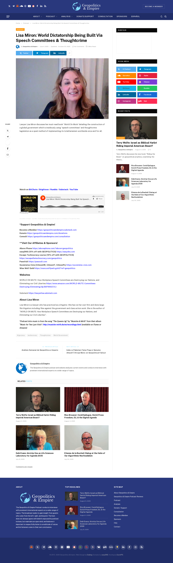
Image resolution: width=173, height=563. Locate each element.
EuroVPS (120, 555)
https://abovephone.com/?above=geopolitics (52, 248)
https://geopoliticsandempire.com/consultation (49, 236)
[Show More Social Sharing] (69, 53)
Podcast (20, 29)
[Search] (165, 16)
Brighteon (44, 189)
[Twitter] (7, 130)
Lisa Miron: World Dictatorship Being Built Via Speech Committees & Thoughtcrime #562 (56, 218)
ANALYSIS (65, 16)
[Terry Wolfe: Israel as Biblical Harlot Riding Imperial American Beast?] (38, 399)
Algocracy (21, 335)
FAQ (115, 523)
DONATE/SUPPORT (85, 16)
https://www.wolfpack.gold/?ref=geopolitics (55, 268)
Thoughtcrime (45, 335)
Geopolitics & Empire (30, 46)
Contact (117, 527)
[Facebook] (7, 148)
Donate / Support (120, 508)
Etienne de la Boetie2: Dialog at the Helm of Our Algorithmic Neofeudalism (84, 454)
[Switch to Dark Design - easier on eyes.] (161, 16)
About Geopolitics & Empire (124, 493)
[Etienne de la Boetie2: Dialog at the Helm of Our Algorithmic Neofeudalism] (86, 437)
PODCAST (50, 16)
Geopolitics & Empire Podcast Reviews (128, 497)
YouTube (74, 189)
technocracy (32, 335)
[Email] (7, 154)
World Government (61, 335)
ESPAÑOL (135, 16)
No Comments (79, 46)
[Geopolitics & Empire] (86, 6)
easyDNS (105, 555)
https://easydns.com (66, 251)
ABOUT (36, 16)
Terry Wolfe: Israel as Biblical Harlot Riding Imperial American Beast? (36, 416)
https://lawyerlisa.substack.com (42, 293)
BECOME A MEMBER (154, 6)
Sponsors (117, 519)
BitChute (33, 189)
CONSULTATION (105, 16)
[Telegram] (7, 136)
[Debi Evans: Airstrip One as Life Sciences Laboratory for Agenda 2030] (38, 437)
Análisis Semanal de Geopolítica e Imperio (40, 350)
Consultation (119, 512)
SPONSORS (122, 16)
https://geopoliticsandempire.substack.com (57, 230)
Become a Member (121, 515)
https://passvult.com (38, 261)
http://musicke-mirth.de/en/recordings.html (62, 324)
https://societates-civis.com (79, 265)
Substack (63, 189)
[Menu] (8, 16)
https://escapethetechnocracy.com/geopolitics (41, 258)
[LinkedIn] (7, 142)
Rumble (53, 189)
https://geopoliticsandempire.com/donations (47, 233)
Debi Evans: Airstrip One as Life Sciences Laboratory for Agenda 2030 (35, 454)
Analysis (117, 504)
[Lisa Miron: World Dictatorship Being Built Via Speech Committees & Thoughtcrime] (62, 88)
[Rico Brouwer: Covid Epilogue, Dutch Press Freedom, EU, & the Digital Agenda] (86, 399)
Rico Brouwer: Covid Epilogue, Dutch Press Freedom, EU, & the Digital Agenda (84, 416)
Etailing (89, 555)
